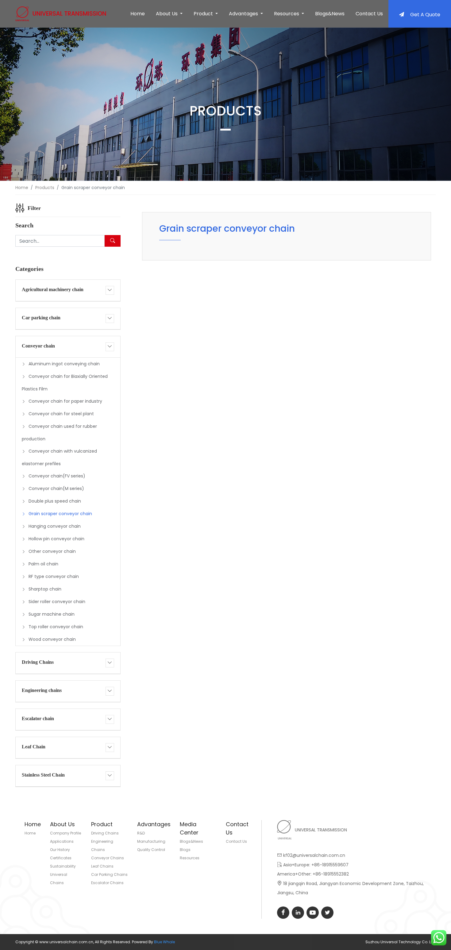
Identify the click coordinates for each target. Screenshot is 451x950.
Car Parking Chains (109, 874)
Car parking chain (41, 317)
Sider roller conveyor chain (57, 601)
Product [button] (204, 13)
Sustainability (63, 866)
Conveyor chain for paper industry (65, 401)
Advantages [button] (244, 13)
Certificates (60, 858)
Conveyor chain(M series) (56, 488)
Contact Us (369, 13)
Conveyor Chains (107, 858)
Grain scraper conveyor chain (60, 514)
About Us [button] (167, 13)
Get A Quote (425, 14)
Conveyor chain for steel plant (61, 414)
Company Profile (65, 833)
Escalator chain (38, 718)
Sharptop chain (45, 589)
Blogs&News (330, 13)
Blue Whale (164, 941)
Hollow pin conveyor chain (56, 539)
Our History (60, 849)
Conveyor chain (38, 345)
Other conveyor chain (52, 551)
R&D (141, 833)
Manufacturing (151, 841)
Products (44, 187)
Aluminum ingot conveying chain (64, 364)
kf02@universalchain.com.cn (314, 855)
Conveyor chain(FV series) (57, 476)
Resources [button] (287, 13)
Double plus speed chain (55, 501)
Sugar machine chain (52, 614)
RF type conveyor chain (54, 576)
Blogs (185, 849)
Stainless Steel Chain (43, 774)
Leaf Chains (102, 866)
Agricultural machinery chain (52, 289)
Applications (62, 841)
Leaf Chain (33, 746)
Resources (189, 858)
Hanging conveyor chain (55, 526)
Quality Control (151, 849)
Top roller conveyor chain (56, 627)
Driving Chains (38, 662)
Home (137, 13)
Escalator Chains (107, 882)
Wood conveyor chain (52, 639)
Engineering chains (42, 690)
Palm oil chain (43, 564)
